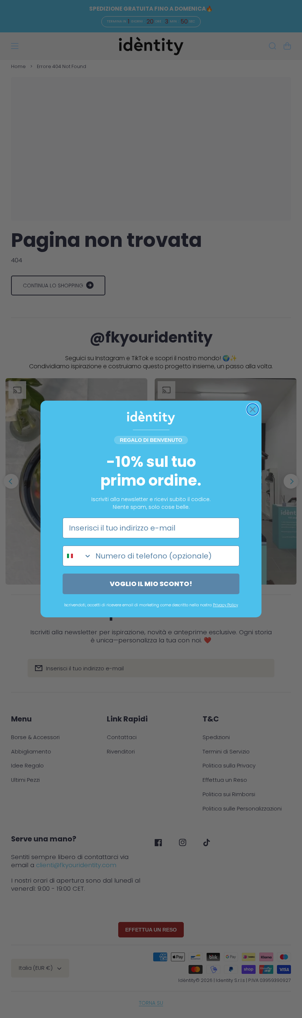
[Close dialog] (253, 409)
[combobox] (77, 556)
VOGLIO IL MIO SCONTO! (151, 583)
